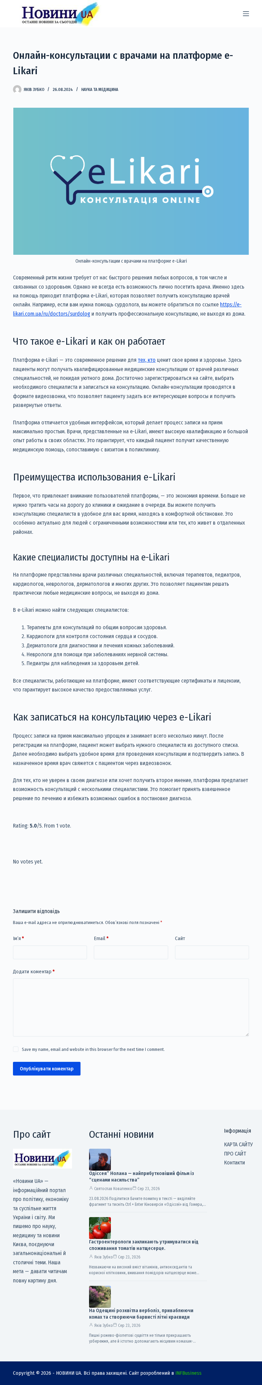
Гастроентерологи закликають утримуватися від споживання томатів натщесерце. (144, 1245)
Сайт (180, 938)
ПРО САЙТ (235, 1153)
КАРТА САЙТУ (238, 1144)
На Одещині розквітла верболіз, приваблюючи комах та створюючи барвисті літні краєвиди (141, 1314)
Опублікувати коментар (47, 1069)
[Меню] (246, 14)
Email (101, 938)
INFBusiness (188, 1373)
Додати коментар (34, 971)
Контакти (234, 1162)
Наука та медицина (99, 89)
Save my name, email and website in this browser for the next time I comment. (93, 1049)
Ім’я (18, 938)
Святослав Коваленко (113, 1188)
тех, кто (147, 360)
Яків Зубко (103, 1257)
